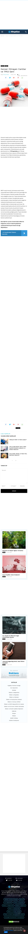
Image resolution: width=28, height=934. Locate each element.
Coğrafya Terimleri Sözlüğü (14, 685)
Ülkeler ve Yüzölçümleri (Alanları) (14, 699)
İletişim (14, 713)
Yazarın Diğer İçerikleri (8, 436)
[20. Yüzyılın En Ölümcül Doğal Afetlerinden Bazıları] (14, 625)
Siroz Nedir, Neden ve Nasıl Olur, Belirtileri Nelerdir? (18, 454)
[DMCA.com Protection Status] (14, 922)
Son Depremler (14, 687)
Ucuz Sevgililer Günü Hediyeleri (11, 575)
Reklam (14, 715)
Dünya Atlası (6, 74)
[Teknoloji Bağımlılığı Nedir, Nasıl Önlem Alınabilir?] (14, 651)
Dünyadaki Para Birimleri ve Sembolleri (14, 917)
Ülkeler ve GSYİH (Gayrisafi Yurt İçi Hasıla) (14, 704)
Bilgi (2, 457)
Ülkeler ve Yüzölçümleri (14, 908)
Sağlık (2, 443)
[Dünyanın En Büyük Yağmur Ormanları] (14, 540)
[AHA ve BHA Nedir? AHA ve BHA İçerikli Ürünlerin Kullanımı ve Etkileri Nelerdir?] (4, 448)
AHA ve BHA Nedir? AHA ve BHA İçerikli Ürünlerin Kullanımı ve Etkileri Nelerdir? (17, 448)
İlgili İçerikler (5, 433)
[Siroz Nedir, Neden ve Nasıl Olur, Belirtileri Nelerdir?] (4, 455)
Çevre (4, 552)
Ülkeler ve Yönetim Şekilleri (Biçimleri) (14, 708)
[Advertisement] (14, 15)
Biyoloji (2, 35)
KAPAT (6, 932)
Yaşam (4, 576)
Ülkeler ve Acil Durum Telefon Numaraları (14, 706)
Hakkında (14, 711)
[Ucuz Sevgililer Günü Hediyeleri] (14, 564)
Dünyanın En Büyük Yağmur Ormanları (12, 550)
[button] (26, 32)
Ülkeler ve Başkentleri (14, 692)
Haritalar (14, 690)
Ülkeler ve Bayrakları (14, 694)
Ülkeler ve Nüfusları (14, 697)
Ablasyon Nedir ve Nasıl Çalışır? (18, 439)
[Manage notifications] (24, 930)
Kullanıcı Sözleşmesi (14, 720)
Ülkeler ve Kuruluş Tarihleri (14, 701)
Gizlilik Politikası (14, 718)
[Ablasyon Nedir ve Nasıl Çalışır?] (4, 441)
